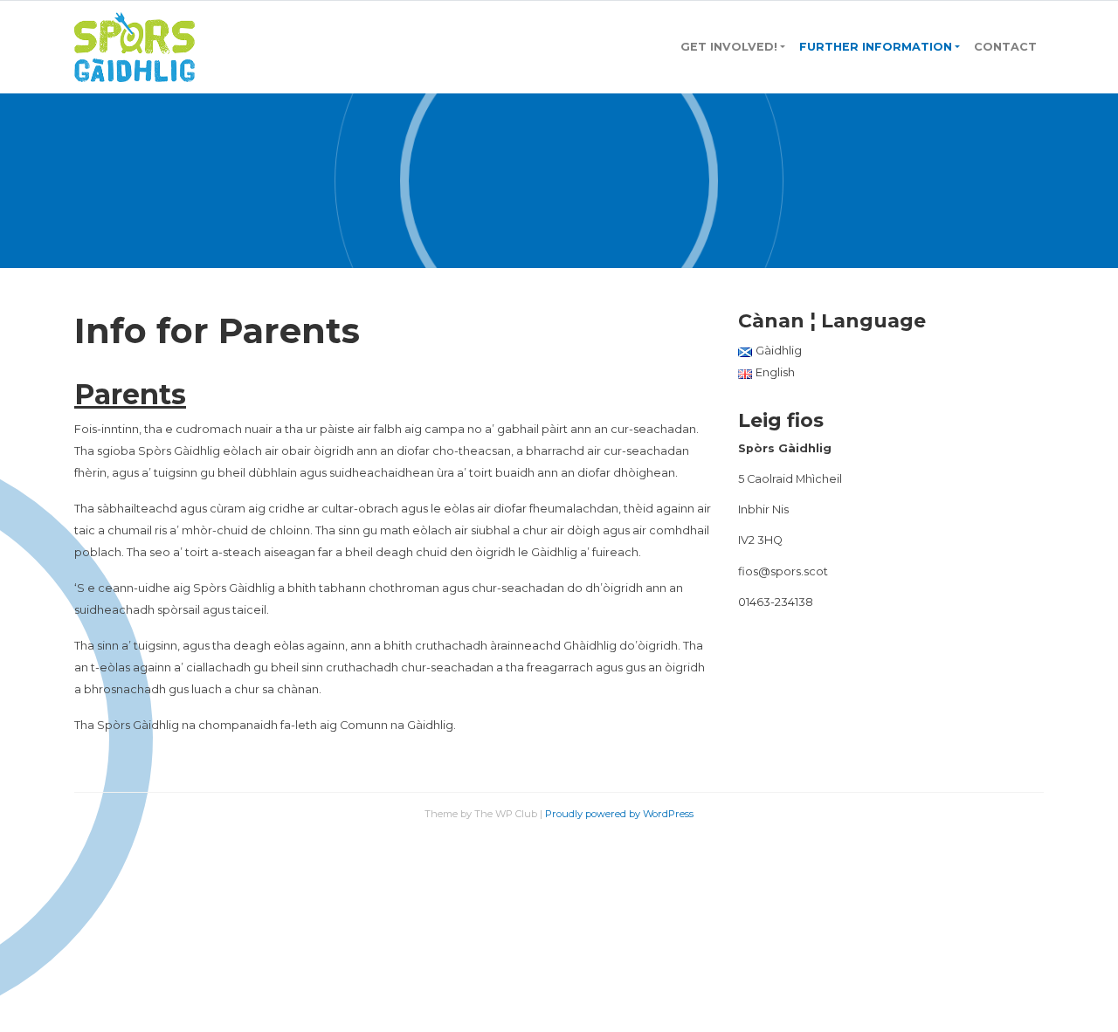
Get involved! (728, 46)
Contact (1005, 46)
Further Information (875, 46)
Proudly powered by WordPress (619, 814)
